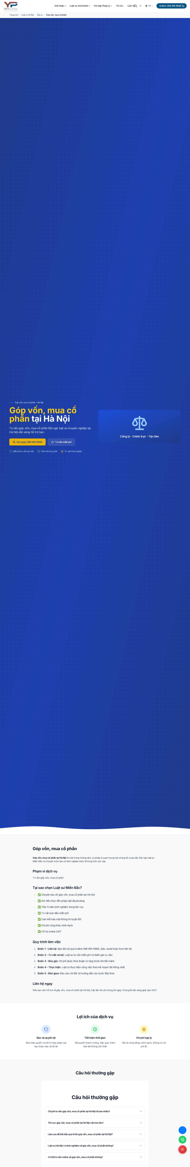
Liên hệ (131, 5)
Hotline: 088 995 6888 (170, 6)
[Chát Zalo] (182, 1130)
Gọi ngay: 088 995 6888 (29, 442)
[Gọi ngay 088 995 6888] (182, 1140)
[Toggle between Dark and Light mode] (140, 5)
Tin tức (119, 5)
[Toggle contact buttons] (182, 1149)
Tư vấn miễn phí (63, 442)
